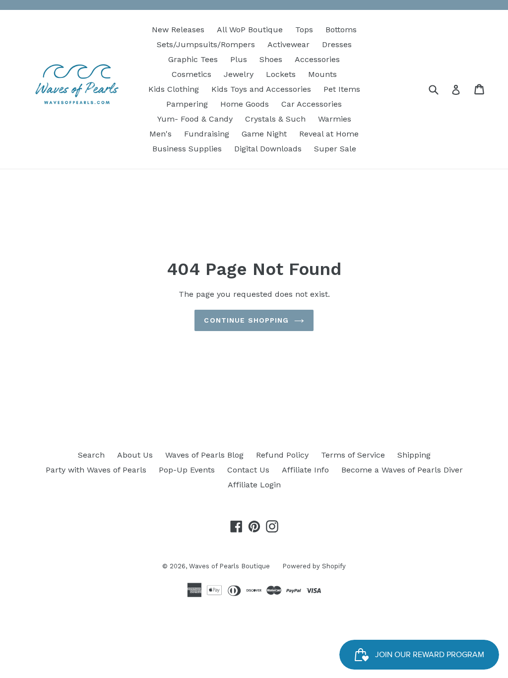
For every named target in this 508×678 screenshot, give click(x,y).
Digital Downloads (268, 148)
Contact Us (248, 470)
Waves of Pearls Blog (204, 455)
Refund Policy (282, 455)
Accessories (317, 59)
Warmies (334, 119)
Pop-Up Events (187, 470)
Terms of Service (353, 455)
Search (91, 455)
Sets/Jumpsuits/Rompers (206, 44)
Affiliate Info (305, 470)
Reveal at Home (329, 133)
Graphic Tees (193, 59)
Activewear (288, 44)
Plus (238, 59)
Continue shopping (246, 320)
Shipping (414, 455)
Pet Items (341, 89)
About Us (135, 455)
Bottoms (341, 29)
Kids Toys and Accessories (261, 89)
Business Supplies (187, 148)
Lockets (281, 74)
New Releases (178, 29)
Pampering (187, 104)
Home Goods (244, 104)
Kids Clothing (173, 89)
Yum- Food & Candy (195, 119)
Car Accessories (311, 104)
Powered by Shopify (314, 566)
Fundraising (206, 133)
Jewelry (239, 74)
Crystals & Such (275, 119)
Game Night (264, 133)
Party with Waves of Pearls (96, 470)
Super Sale (335, 148)
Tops (304, 29)
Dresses (337, 44)
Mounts (322, 74)
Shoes (270, 59)
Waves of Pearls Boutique (229, 566)
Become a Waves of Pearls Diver (402, 470)
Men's (160, 133)
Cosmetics (191, 74)
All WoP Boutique (250, 29)
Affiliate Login (254, 484)
